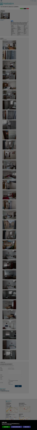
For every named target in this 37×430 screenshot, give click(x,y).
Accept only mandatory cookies (16, 426)
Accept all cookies (6, 426)
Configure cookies (26, 426)
